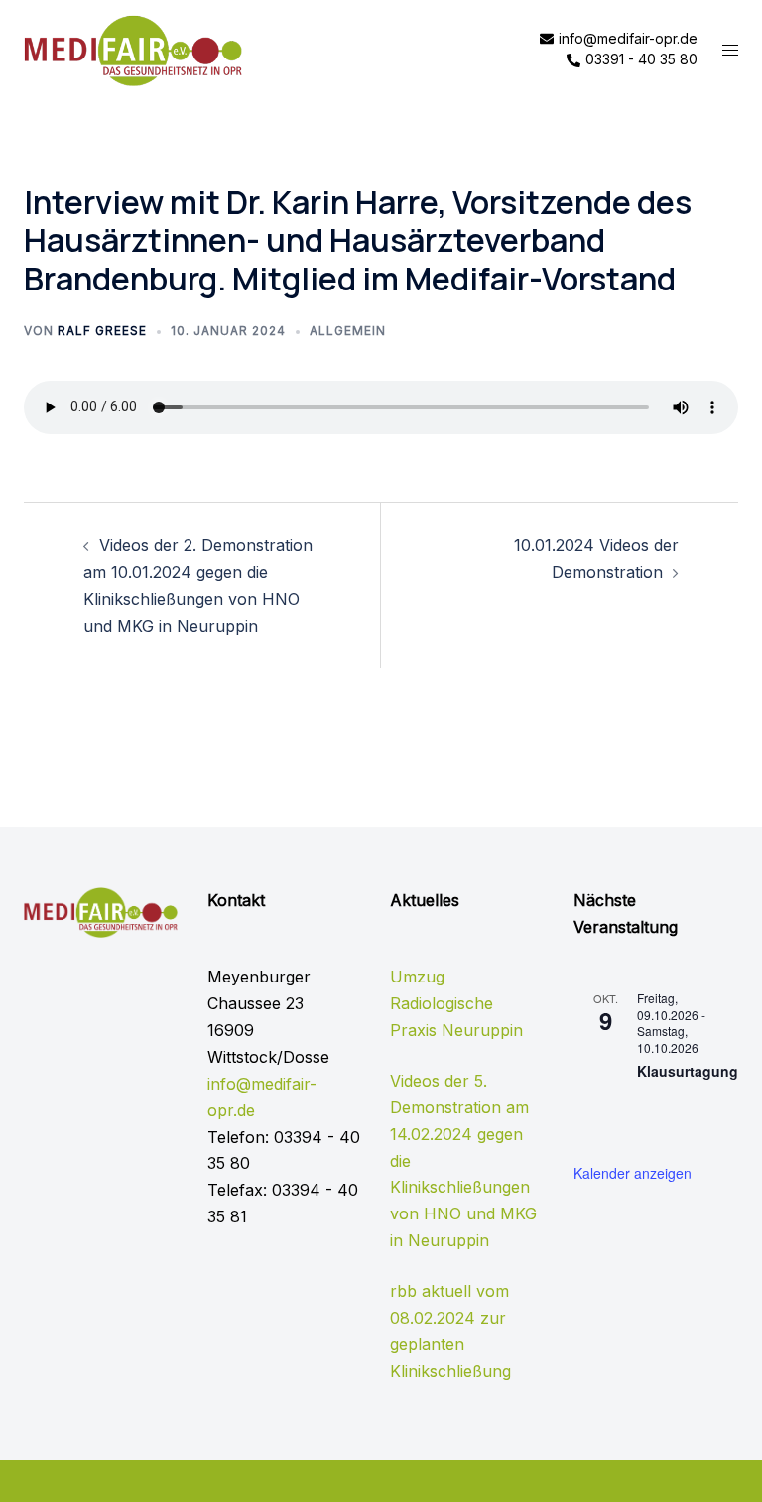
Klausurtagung (687, 1071)
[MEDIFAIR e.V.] (133, 48)
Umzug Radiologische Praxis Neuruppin (456, 1003)
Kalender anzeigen (632, 1173)
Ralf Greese (102, 330)
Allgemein (348, 330)
